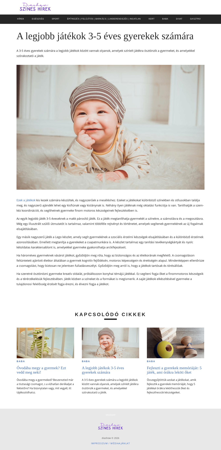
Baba (21, 361)
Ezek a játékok (26, 200)
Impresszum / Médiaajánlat (110, 443)
